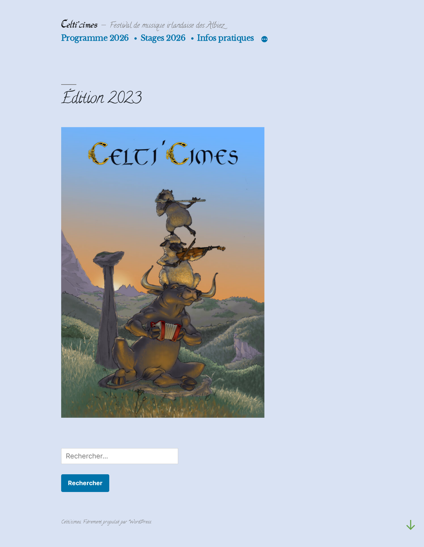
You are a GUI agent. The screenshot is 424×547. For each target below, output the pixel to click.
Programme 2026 (95, 38)
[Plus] (262, 39)
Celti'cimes (79, 25)
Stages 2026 (163, 38)
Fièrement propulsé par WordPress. (117, 522)
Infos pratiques (225, 38)
